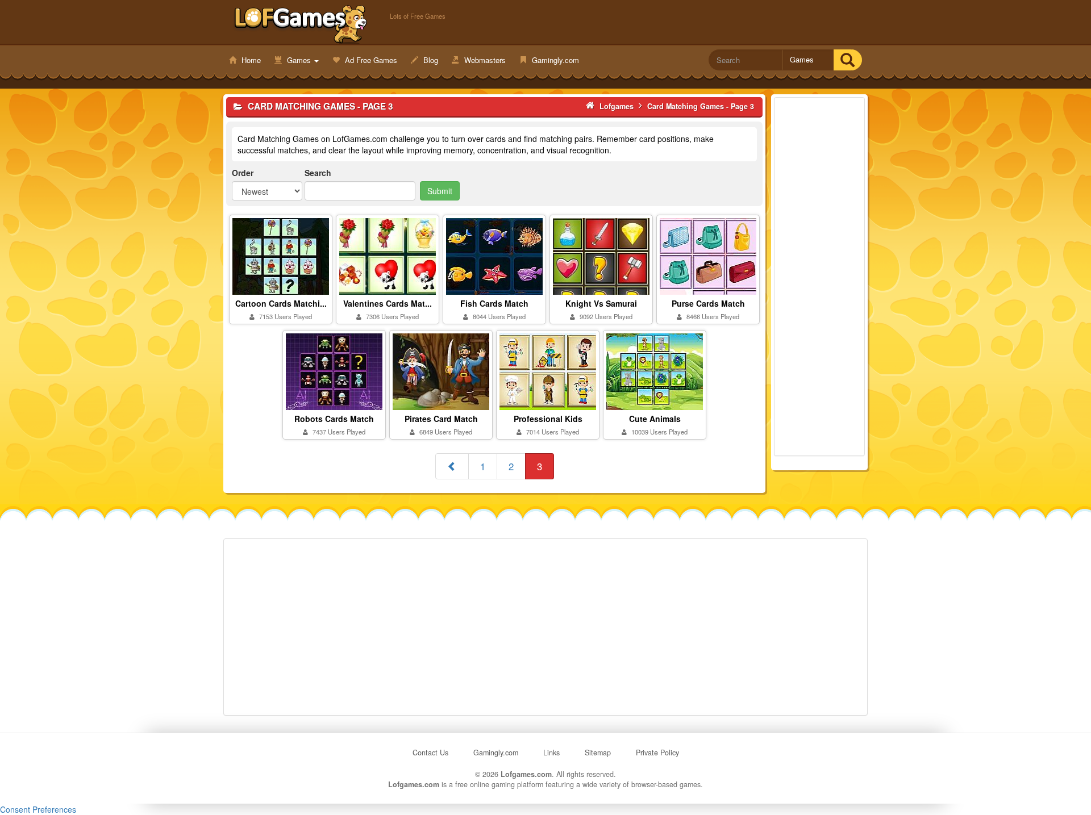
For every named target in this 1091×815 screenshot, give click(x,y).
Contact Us (430, 752)
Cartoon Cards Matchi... (281, 303)
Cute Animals (655, 418)
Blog (429, 60)
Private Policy (657, 752)
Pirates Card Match (441, 418)
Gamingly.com (554, 60)
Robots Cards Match (334, 418)
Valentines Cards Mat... (387, 303)
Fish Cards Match (494, 303)
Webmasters (484, 60)
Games (299, 60)
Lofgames (301, 23)
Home (250, 60)
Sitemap (598, 752)
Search (318, 172)
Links (551, 752)
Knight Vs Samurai (601, 303)
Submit (439, 191)
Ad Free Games (370, 60)
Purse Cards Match (708, 303)
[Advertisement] (819, 276)
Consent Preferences (38, 809)
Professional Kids (548, 418)
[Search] (847, 59)
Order (242, 172)
